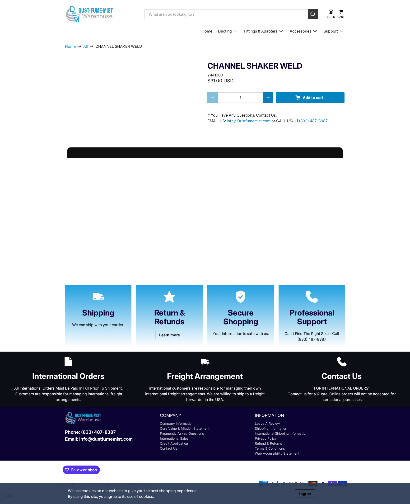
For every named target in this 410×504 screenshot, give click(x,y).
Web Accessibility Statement (277, 453)
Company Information (176, 423)
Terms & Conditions (270, 448)
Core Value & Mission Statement (185, 428)
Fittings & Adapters (260, 31)
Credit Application (174, 443)
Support (331, 31)
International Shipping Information (281, 433)
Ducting (225, 31)
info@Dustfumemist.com (249, 120)
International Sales (174, 438)
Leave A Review (267, 423)
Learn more (169, 335)
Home (207, 31)
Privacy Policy (266, 438)
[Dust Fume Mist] (101, 14)
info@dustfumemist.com (106, 439)
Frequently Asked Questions (182, 433)
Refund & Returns (268, 443)
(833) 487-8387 (313, 120)
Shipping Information (271, 428)
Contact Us (168, 448)
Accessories (300, 31)
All (85, 46)
